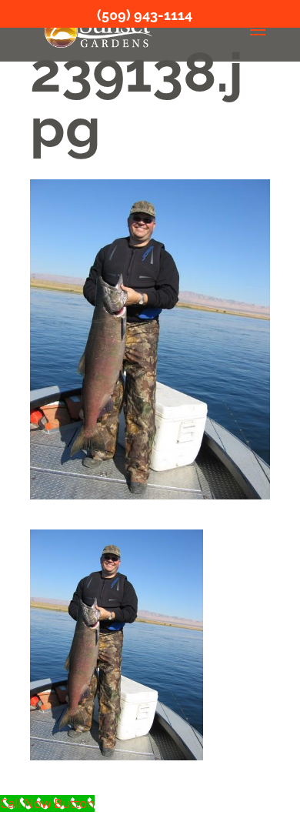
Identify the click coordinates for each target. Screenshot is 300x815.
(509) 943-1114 (144, 15)
